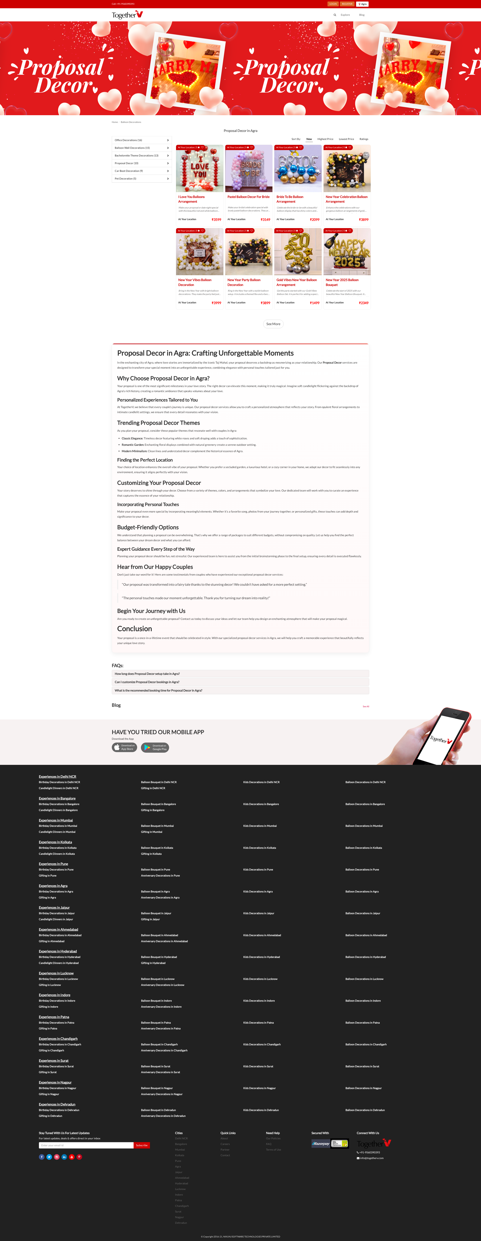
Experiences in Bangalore (57, 798)
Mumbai (180, 1149)
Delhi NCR (181, 1138)
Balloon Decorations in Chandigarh (366, 1044)
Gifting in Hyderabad (153, 962)
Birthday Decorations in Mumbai (58, 825)
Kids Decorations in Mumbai (260, 825)
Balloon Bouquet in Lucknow (158, 978)
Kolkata (179, 1155)
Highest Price (325, 139)
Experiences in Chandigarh (58, 1039)
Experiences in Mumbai (56, 820)
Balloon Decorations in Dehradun (365, 1110)
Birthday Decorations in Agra (56, 891)
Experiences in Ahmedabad (58, 929)
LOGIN (333, 3)
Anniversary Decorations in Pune (160, 875)
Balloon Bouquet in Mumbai (157, 825)
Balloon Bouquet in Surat (155, 1066)
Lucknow (180, 1189)
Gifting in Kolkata (151, 853)
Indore (179, 1194)
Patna (178, 1200)
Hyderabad (181, 1183)
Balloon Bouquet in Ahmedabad (159, 935)
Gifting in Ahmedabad (51, 941)
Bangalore (181, 1144)
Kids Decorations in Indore (259, 1000)
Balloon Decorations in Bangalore (365, 804)
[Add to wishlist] (202, 147)
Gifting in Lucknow (50, 984)
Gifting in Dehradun (50, 1115)
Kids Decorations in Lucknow (260, 978)
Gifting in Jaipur (150, 919)
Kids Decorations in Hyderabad (261, 956)
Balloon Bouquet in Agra (155, 891)
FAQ (268, 1144)
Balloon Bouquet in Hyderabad (159, 956)
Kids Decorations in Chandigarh (262, 1044)
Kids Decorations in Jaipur (258, 913)
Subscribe (141, 1145)
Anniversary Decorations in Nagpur (162, 1094)
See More (273, 324)
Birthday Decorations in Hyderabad (59, 956)
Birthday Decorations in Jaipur (57, 913)
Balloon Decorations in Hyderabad (366, 956)
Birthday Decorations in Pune (56, 869)
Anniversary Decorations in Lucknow (162, 984)
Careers (225, 1144)
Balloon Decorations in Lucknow (364, 978)
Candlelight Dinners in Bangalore (58, 810)
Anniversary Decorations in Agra (160, 897)
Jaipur (178, 1172)
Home (115, 122)
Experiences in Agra (53, 886)
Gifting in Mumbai (151, 831)
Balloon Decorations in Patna (363, 1022)
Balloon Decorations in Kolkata (364, 847)
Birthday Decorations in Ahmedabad (60, 935)
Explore (345, 14)
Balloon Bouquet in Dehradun (158, 1110)
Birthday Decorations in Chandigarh (60, 1044)
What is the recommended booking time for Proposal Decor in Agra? (158, 690)
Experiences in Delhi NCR (57, 776)
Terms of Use (273, 1149)
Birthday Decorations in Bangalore (59, 804)
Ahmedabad (182, 1177)
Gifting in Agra (47, 897)
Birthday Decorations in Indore (57, 1000)
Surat (178, 1211)
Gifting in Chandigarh (51, 1050)
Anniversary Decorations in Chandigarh (164, 1050)
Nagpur (179, 1217)
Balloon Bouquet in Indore (156, 1000)
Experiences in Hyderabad (58, 951)
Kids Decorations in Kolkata (259, 847)
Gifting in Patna (48, 1028)
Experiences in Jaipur (54, 907)
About (224, 1138)
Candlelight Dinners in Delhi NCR (58, 788)
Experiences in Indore (54, 995)
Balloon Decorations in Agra (362, 891)
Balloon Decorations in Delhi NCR (366, 782)
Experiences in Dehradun (57, 1104)
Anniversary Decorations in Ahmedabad (164, 941)
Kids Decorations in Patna (258, 1022)
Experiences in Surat (54, 1060)
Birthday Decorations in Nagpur (57, 1088)
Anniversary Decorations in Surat (160, 1072)
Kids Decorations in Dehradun (261, 1110)
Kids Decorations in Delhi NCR (261, 782)
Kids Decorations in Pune (258, 869)
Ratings (364, 139)
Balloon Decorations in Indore (363, 1000)
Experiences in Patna (54, 1017)
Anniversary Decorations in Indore (161, 1006)
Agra (178, 1166)
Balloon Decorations (131, 122)
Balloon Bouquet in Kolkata (157, 847)
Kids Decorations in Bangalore (261, 804)
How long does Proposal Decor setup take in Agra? (147, 673)
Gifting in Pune (47, 875)
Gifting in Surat (48, 1072)
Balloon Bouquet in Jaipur (156, 913)
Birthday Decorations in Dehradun (59, 1110)
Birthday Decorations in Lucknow (58, 978)
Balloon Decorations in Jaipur (363, 913)
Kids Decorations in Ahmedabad (262, 935)
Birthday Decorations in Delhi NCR (59, 782)
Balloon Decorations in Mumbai (364, 825)
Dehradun (181, 1222)
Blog (362, 14)
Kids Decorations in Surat (258, 1066)
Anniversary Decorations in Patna (161, 1028)
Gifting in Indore (48, 1006)
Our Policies (273, 1138)
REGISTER (347, 3)
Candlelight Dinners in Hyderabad (59, 962)
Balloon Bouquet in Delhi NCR (159, 782)
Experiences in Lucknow (56, 973)
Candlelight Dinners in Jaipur (56, 919)
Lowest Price (346, 139)
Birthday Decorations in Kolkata (57, 847)
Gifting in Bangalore (152, 810)
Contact (225, 1155)
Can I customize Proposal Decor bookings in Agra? (147, 682)
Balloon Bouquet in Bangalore (158, 804)
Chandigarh (182, 1205)
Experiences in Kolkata (55, 842)
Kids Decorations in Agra (258, 891)
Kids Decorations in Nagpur (259, 1088)
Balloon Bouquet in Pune (155, 869)
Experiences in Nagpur (55, 1082)
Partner (225, 1149)
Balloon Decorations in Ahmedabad (366, 935)
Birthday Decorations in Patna (56, 1022)
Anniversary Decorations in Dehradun (163, 1115)
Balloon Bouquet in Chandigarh (159, 1044)
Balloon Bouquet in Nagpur (157, 1088)
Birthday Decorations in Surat (56, 1066)
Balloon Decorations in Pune (362, 869)
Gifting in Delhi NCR (153, 788)
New (309, 139)
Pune (178, 1160)
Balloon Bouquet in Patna (156, 1022)
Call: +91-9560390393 (123, 3)
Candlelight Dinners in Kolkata (57, 853)
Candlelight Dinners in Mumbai (57, 831)
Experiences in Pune (53, 864)
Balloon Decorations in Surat (362, 1066)
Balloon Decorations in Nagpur (364, 1088)
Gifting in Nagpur (49, 1094)
